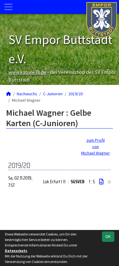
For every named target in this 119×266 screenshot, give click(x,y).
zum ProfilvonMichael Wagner (95, 146)
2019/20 (75, 94)
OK (108, 236)
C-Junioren (53, 94)
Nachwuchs (27, 94)
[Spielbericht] (101, 181)
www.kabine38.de (27, 72)
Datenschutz (16, 250)
